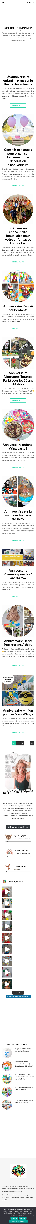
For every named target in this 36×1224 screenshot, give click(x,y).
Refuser (23, 1218)
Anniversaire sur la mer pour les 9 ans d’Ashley (18, 515)
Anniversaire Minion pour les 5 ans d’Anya (18, 712)
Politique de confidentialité (18, 1221)
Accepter (14, 1218)
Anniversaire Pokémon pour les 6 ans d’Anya (18, 574)
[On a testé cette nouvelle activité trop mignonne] (7, 949)
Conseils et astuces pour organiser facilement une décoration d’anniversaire (18, 157)
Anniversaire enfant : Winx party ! (18, 446)
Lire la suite (18, 105)
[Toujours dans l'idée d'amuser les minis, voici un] (7, 938)
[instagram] (33, 2)
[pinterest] (30, 2)
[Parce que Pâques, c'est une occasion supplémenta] (7, 892)
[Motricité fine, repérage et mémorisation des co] (7, 926)
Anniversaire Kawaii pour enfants (18, 308)
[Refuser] (33, 1215)
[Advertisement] (18, 61)
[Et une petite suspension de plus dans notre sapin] (7, 984)
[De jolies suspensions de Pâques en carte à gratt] (7, 903)
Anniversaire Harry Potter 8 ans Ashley (18, 643)
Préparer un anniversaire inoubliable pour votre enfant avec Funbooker (18, 235)
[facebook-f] (27, 2)
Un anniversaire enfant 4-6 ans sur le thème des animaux (18, 80)
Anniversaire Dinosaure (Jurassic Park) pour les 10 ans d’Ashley (18, 378)
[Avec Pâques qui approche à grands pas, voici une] (7, 915)
